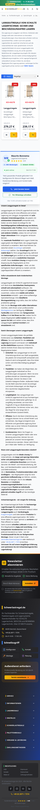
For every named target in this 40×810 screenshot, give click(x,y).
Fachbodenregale (14, 15)
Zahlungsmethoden (26, 775)
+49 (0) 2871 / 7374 (13, 542)
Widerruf (6, 775)
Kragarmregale (6, 514)
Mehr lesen (28, 66)
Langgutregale (10, 108)
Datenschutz (17, 590)
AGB (5, 769)
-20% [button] (15, 84)
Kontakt (6, 772)
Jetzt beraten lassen (21, 189)
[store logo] (15, 9)
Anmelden (29, 583)
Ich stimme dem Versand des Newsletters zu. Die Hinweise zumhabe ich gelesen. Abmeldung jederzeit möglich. (20, 590)
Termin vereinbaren (18, 677)
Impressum (24, 769)
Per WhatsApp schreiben (21, 195)
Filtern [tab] (9, 76)
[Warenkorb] (13, 134)
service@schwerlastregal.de (11, 539)
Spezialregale (27, 15)
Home (4, 15)
